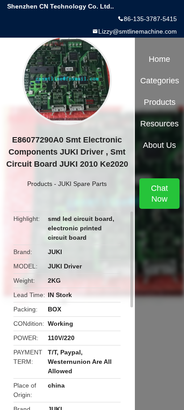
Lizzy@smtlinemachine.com (137, 31)
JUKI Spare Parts (82, 183)
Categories (159, 80)
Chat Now (159, 193)
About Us (159, 145)
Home (159, 59)
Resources (159, 123)
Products (39, 183)
